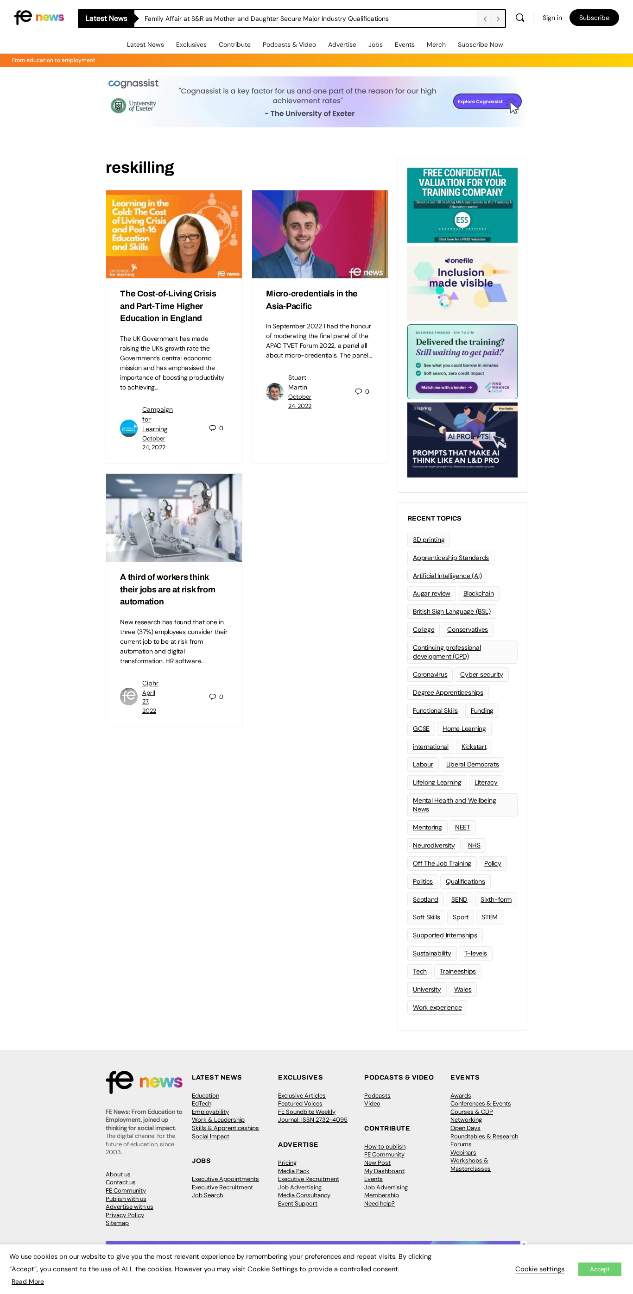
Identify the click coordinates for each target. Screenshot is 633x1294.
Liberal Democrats (472, 764)
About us (118, 1174)
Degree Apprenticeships (448, 692)
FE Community (126, 1190)
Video (372, 1103)
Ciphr (150, 683)
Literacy (486, 782)
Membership (381, 1195)
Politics (423, 881)
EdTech (201, 1103)
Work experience (437, 1007)
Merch (436, 44)
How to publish (384, 1146)
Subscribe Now (480, 44)
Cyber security (481, 674)
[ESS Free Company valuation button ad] (462, 204)
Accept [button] (600, 1269)
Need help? (379, 1203)
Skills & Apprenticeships (225, 1128)
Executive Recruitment (222, 1187)
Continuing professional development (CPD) (447, 651)
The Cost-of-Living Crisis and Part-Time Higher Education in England (168, 306)
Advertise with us (129, 1207)
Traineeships (458, 971)
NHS (474, 845)
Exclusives (191, 44)
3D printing (428, 539)
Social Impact (210, 1136)
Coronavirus (430, 674)
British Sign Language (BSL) (452, 611)
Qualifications (465, 881)
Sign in (552, 17)
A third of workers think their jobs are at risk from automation (167, 589)
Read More (28, 1281)
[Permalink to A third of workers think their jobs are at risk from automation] (174, 518)
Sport (460, 917)
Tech (420, 971)
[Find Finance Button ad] (462, 361)
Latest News (145, 44)
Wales (463, 989)
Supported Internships (445, 935)
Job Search (207, 1195)
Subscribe (594, 17)
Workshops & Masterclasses (470, 1164)
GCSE (421, 728)
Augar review (431, 593)
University (427, 989)
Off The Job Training (442, 863)
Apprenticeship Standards (451, 557)
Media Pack (294, 1171)
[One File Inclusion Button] (462, 282)
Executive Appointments (225, 1179)
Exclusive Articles (302, 1095)
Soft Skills (426, 917)
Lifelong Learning (437, 782)
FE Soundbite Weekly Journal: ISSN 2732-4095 (313, 1116)
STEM (489, 917)
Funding (482, 710)
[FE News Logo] (39, 17)
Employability (210, 1112)
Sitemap (117, 1223)
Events (405, 44)
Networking (466, 1120)
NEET (462, 827)
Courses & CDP (471, 1112)
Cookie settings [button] (539, 1269)
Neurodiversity (434, 845)
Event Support (297, 1203)
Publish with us (126, 1199)
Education (205, 1095)
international (431, 746)
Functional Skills (435, 710)
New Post (377, 1163)
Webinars (463, 1152)
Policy (492, 863)
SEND (459, 899)
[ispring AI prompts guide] (462, 439)
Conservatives (467, 629)
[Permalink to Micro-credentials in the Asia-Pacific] (320, 234)
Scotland (425, 899)
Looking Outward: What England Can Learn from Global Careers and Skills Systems (269, 18)
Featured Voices (300, 1103)
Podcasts (377, 1095)
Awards (460, 1095)
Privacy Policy (125, 1215)
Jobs (375, 44)
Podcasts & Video (289, 44)
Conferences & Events (480, 1103)
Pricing (287, 1163)
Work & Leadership (218, 1120)
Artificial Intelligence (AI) (447, 576)
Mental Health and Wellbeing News (454, 804)
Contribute (235, 44)
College (423, 629)
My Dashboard (384, 1171)
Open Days (465, 1128)
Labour (423, 764)
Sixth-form (496, 899)
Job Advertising (300, 1187)
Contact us (121, 1182)
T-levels (475, 953)
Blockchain (478, 593)
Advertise (342, 44)
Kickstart (474, 746)
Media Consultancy (304, 1195)
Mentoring (427, 827)
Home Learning (464, 728)
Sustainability (432, 953)
